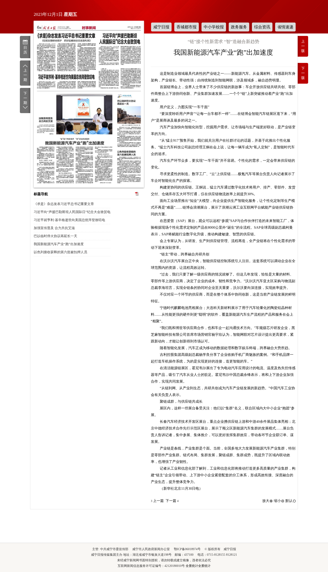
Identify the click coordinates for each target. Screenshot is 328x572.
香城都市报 (186, 27)
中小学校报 (214, 27)
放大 (265, 501)
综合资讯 (262, 27)
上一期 (25, 75)
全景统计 (192, 566)
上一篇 (157, 501)
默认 (289, 501)
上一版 (303, 46)
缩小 (277, 501)
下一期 (25, 98)
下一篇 (172, 501)
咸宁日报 (161, 27)
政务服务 (239, 27)
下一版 (303, 73)
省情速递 (285, 27)
